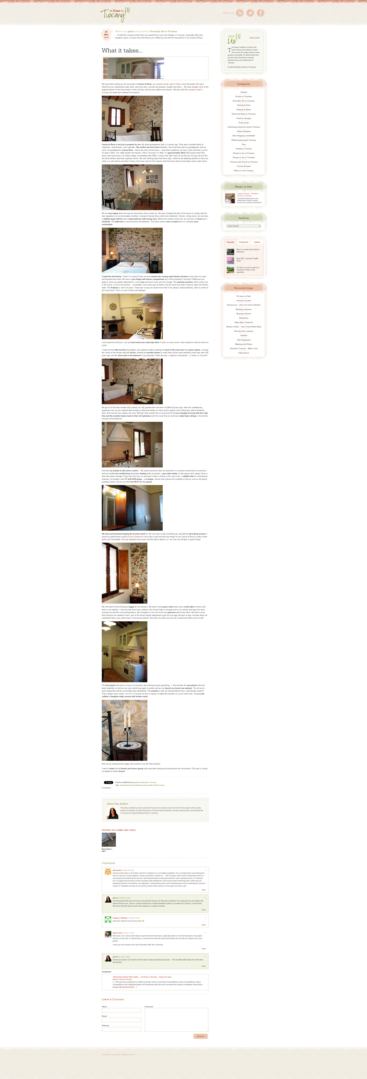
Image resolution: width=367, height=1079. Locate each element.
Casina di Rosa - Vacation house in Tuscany (247, 194)
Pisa (244, 144)
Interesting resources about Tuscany (244, 127)
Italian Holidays (244, 131)
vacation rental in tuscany (155, 785)
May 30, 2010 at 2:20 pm (122, 979)
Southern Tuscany (244, 148)
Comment (149, 1006)
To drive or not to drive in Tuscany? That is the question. (248, 269)
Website (105, 1025)
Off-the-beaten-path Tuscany (243, 140)
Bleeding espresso (244, 309)
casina (122, 785)
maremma (128, 785)
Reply (204, 890)
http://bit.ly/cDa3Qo (126, 987)
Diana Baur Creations (244, 322)
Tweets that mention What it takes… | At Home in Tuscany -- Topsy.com (140, 977)
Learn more (254, 37)
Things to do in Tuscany (243, 153)
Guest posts (244, 122)
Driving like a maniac (243, 331)
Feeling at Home (243, 109)
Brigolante (243, 318)
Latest (257, 242)
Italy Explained (243, 340)
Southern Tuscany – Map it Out (244, 348)
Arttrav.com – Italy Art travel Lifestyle (243, 305)
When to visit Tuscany (244, 170)
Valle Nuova (243, 353)
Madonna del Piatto (243, 344)
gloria (131, 31)
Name (104, 1006)
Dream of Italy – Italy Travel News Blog (243, 326)
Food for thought (243, 118)
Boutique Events (244, 313)
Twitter (250, 13)
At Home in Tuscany (115, 14)
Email (104, 1016)
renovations (136, 785)
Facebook (260, 13)
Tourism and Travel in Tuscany (244, 162)
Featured (243, 242)
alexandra (117, 870)
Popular (230, 242)
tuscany (143, 785)
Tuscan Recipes (244, 166)
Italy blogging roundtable (243, 135)
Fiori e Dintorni (135, 537)
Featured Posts (243, 105)
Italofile (243, 335)
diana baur (117, 932)
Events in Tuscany (244, 96)
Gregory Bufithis (120, 918)
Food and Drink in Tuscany (244, 114)
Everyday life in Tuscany (163, 31)
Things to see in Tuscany (244, 157)
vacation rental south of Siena (168, 84)
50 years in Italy (244, 296)
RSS (240, 13)
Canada (243, 92)
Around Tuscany (243, 300)
